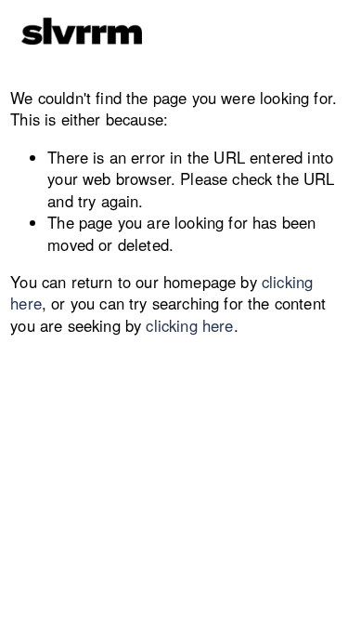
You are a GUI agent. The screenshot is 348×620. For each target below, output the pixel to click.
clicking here (189, 325)
